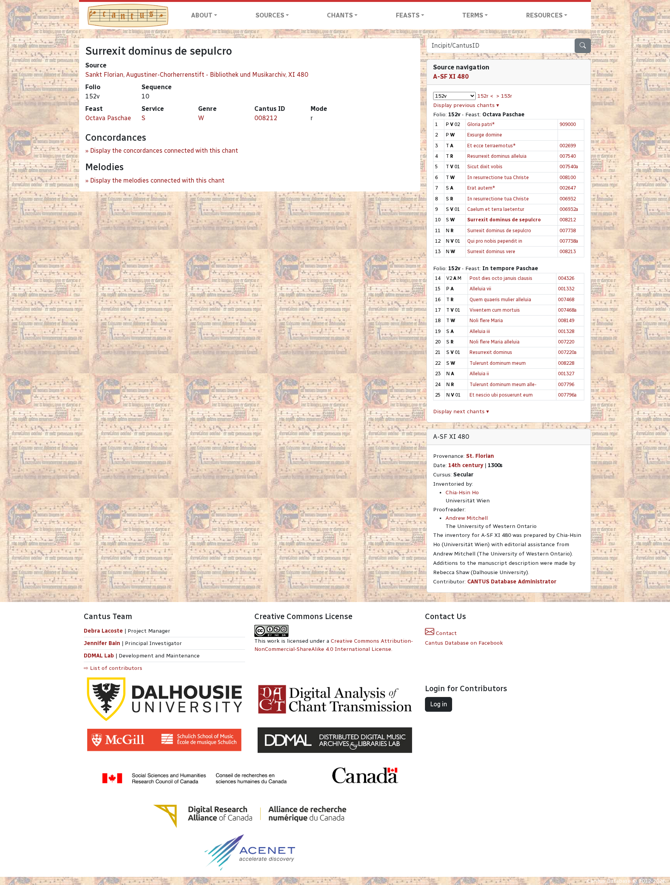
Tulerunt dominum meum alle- (503, 384)
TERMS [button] (472, 15)
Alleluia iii (480, 331)
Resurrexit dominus (491, 352)
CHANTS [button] (340, 15)
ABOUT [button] (201, 15)
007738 (567, 230)
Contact (445, 633)
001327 (566, 373)
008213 (567, 251)
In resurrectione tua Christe (498, 177)
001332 (566, 289)
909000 (567, 124)
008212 (266, 118)
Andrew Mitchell (467, 518)
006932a (568, 209)
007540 (567, 156)
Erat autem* (481, 188)
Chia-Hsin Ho (462, 492)
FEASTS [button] (408, 15)
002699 (567, 145)
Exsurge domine (484, 135)
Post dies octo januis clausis (501, 278)
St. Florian (480, 456)
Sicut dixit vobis (484, 166)
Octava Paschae (108, 118)
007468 (566, 299)
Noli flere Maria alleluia (495, 342)
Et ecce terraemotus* (491, 145)
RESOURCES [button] (544, 15)
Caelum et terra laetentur (495, 209)
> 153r (504, 96)
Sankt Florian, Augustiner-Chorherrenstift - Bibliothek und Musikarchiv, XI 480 (196, 74)
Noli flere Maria (486, 320)
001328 (566, 331)
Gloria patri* (481, 124)
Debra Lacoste (103, 631)
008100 (567, 177)
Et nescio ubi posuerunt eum (501, 395)
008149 (566, 320)
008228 (566, 363)
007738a (568, 241)
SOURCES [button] (270, 15)
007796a (567, 395)
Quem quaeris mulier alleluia (500, 299)
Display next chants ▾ (461, 411)
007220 (566, 342)
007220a (567, 352)
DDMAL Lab (99, 655)
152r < (485, 96)
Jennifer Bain (103, 643)
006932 (567, 199)
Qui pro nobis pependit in (494, 241)
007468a (567, 310)
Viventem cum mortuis (495, 310)
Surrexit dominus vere (491, 251)
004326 (566, 278)
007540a (568, 166)
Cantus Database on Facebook (464, 643)
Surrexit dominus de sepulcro (499, 230)
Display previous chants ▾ (466, 105)
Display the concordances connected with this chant (164, 150)
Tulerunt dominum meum (498, 363)
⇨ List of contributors (113, 668)
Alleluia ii (479, 373)
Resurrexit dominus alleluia (497, 156)
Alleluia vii (480, 289)
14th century (465, 465)
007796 (566, 384)
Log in (438, 704)
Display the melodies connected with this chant (157, 180)
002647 (567, 188)
